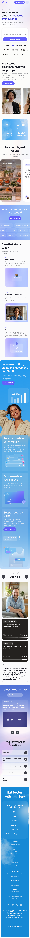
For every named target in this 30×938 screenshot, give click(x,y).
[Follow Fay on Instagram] (9, 905)
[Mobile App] (10, 538)
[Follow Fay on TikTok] (17, 905)
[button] (27, 2)
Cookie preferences (15, 929)
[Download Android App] (19, 540)
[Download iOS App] (19, 537)
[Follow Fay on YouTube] (21, 905)
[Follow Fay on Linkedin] (13, 905)
